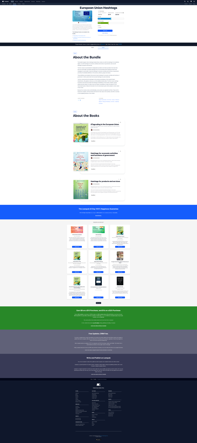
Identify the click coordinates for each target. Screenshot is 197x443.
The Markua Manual (95, 408)
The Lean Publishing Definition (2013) (114, 406)
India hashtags (98, 234)
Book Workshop (78, 418)
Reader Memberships (112, 393)
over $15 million (96, 322)
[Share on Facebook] (80, 100)
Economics (112, 101)
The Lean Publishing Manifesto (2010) (114, 407)
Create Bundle (94, 395)
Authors (16, 1)
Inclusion (113, 99)
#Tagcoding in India (77, 261)
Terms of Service (111, 412)
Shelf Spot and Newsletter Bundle (81, 411)
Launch (190, 3)
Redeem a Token (78, 401)
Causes (93, 415)
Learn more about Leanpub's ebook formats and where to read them (98, 350)
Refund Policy (110, 415)
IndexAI (77, 408)
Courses (19, 3)
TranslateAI (77, 413)
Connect (43, 1)
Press (93, 425)
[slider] (108, 23)
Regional (100, 101)
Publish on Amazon (79, 412)
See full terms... (98, 215)
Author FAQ (94, 402)
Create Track (94, 398)
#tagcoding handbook (98, 261)
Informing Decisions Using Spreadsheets (98, 286)
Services (33, 1)
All (7, 3)
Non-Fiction (109, 99)
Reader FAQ (110, 395)
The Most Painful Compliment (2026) (114, 401)
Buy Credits (110, 394)
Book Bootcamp (78, 419)
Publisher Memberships (79, 425)
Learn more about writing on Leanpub (98, 325)
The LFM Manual (94, 407)
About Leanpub (94, 421)
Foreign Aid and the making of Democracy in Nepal (120, 262)
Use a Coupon (78, 400)
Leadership (117, 101)
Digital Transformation (103, 99)
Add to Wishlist (105, 33)
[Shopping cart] (191, 1)
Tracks (23, 3)
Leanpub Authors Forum (96, 405)
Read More (93, 169)
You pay (99, 25)
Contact (93, 424)
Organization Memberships (80, 424)
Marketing (38, 1)
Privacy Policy (110, 414)
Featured (3, 3)
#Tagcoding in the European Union (79, 35)
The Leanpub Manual (95, 406)
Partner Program (95, 414)
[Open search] (185, 1)
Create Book (94, 394)
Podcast (186, 3)
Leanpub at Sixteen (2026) (112, 402)
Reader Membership (113, 35)
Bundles (14, 3)
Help (194, 3)
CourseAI (77, 406)
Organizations (27, 1)
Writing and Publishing (106, 101)
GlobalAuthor (78, 407)
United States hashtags (77, 234)
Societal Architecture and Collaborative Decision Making (77, 287)
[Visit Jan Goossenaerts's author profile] (92, 130)
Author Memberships (95, 393)
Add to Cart (105, 30)
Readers (21, 1)
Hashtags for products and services (79, 40)
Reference (117, 99)
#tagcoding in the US (120, 236)
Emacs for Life (120, 286)
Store (12, 1)
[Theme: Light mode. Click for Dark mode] (188, 1)
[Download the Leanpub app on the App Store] (98, 440)
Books (10, 3)
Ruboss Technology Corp (104, 435)
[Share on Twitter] (78, 100)
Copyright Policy (111, 413)
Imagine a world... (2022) (112, 405)
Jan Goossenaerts (83, 22)
